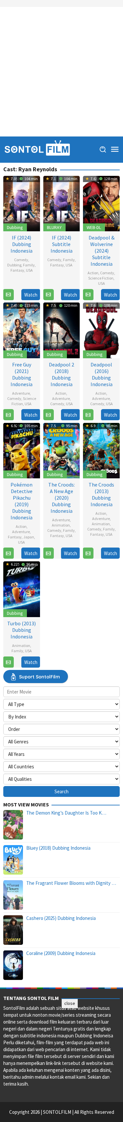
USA (29, 270)
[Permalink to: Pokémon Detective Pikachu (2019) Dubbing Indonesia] (21, 450)
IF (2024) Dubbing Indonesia (21, 244)
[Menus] (115, 149)
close (69, 1003)
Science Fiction (100, 278)
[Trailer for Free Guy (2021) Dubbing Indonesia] (8, 415)
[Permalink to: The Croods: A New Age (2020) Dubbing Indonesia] (61, 450)
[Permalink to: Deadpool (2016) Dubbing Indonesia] (101, 329)
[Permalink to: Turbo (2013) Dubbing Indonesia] (21, 588)
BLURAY (54, 227)
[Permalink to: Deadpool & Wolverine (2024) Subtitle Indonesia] (101, 203)
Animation (61, 525)
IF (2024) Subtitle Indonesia (61, 244)
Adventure (21, 393)
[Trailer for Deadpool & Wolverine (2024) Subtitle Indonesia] (88, 295)
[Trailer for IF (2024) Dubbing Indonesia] (8, 295)
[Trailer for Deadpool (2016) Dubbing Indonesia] (88, 415)
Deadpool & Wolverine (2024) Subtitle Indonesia (101, 250)
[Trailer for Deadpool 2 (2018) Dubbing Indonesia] (48, 415)
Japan (28, 536)
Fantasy (17, 270)
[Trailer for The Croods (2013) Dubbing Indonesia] (88, 553)
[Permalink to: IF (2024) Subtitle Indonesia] (61, 203)
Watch (30, 295)
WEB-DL (94, 227)
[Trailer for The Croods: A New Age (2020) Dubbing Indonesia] (48, 553)
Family (29, 264)
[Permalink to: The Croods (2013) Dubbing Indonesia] (101, 450)
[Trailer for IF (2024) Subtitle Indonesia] (48, 295)
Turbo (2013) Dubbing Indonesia (21, 630)
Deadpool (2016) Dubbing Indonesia (102, 374)
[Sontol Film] (36, 149)
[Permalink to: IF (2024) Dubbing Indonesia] (21, 203)
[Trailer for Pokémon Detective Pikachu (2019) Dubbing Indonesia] (8, 553)
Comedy (21, 259)
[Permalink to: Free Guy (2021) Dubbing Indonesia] (21, 329)
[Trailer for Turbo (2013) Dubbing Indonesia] (8, 662)
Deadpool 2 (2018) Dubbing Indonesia (61, 374)
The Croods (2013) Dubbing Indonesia (101, 494)
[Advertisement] (61, 71)
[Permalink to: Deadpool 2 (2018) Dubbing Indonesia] (61, 329)
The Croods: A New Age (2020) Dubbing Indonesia (61, 497)
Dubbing (15, 227)
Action (93, 272)
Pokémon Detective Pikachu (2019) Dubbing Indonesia (21, 501)
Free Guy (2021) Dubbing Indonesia (21, 374)
